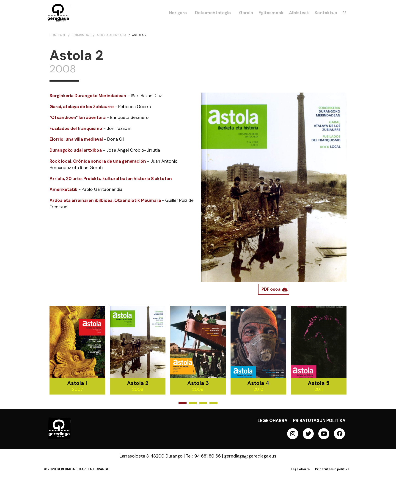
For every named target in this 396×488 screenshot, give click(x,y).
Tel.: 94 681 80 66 (203, 456)
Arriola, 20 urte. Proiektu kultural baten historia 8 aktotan (111, 178)
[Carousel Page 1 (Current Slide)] (183, 403)
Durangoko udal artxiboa (76, 150)
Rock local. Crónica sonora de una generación (98, 161)
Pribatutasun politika (319, 420)
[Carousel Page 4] (213, 403)
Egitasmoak (81, 35)
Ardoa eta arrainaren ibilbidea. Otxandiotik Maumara (106, 200)
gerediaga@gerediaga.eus (250, 456)
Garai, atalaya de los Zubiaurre (82, 107)
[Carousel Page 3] (203, 403)
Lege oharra (273, 420)
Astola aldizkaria (111, 35)
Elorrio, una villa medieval (77, 139)
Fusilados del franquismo (76, 128)
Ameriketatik (63, 189)
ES (344, 13)
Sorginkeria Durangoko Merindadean (88, 96)
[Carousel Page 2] (193, 403)
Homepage (58, 35)
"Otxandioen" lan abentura (78, 117)
